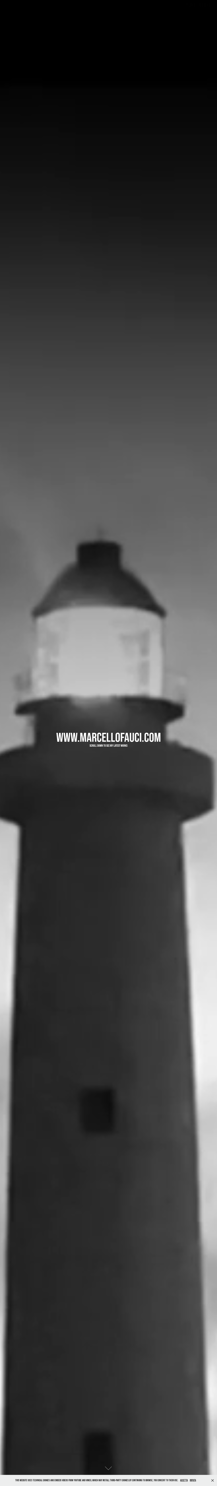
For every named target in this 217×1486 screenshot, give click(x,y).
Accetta (184, 1480)
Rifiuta (193, 1480)
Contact (21, 6)
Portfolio (11, 6)
